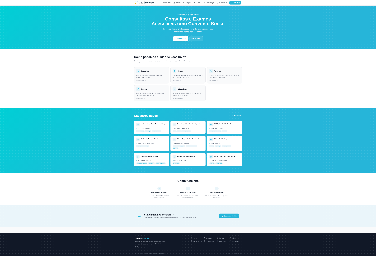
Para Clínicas (210, 241)
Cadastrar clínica (230, 216)
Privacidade (235, 241)
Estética (198, 3)
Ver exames (196, 39)
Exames (178, 3)
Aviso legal (222, 241)
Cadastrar (236, 3)
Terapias (188, 3)
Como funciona (197, 241)
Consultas (167, 3)
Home (195, 238)
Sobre (233, 238)
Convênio (142, 238)
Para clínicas (223, 3)
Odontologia (210, 3)
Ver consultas (180, 39)
